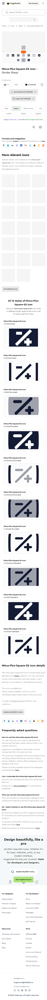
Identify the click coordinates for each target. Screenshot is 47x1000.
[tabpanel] (23, 123)
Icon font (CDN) (32, 908)
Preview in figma (9, 903)
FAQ (3, 947)
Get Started (33, 3)
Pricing (29, 938)
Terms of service (32, 965)
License (29, 943)
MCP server (30, 921)
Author (29, 947)
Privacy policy (32, 956)
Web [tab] (6, 108)
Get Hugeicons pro (23, 879)
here (17, 770)
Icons (12, 26)
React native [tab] (28, 108)
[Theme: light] (43, 3)
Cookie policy (31, 961)
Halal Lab (18, 995)
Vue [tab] (40, 108)
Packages (30, 912)
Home (4, 26)
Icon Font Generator (34, 917)
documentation (20, 786)
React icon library (33, 903)
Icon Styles (6, 938)
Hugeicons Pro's (18, 701)
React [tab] (16, 108)
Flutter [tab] (23, 113)
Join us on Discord (33, 952)
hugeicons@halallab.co (23, 982)
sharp (20, 26)
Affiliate (31, 934)
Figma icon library (9, 908)
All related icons (10, 289)
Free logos (6, 912)
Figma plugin (7, 899)
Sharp (16, 676)
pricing (15, 141)
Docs (43, 141)
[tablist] (23, 111)
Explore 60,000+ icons (13, 712)
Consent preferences (21, 986)
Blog (4, 943)
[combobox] (23, 19)
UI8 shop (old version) (11, 934)
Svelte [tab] (8, 113)
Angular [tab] (38, 113)
